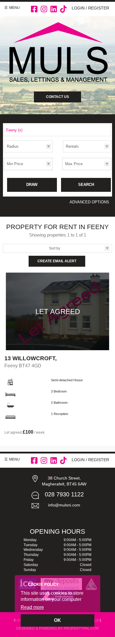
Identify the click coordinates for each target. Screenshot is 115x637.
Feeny (14, 130)
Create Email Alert (56, 261)
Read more (32, 607)
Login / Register (90, 8)
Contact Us (57, 97)
